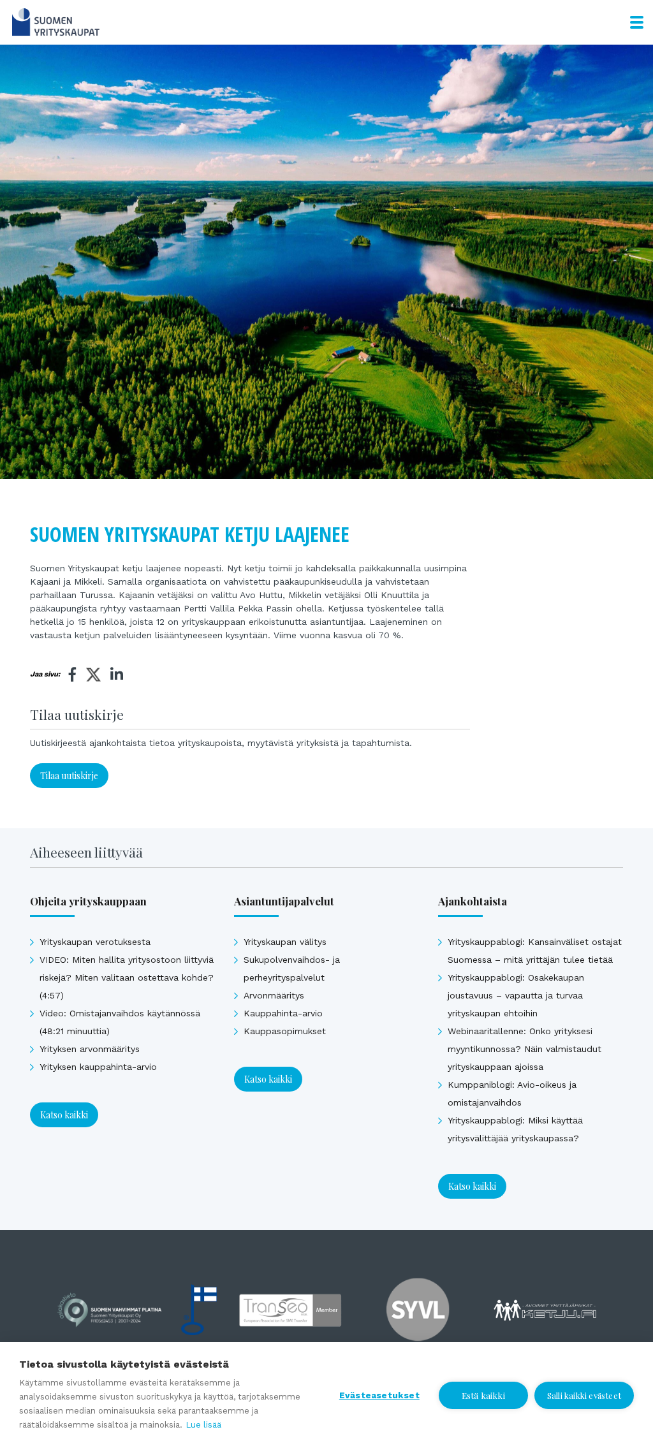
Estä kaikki (483, 1395)
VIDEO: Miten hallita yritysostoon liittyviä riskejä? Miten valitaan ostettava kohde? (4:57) (127, 977)
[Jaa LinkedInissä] (116, 674)
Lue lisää (203, 1425)
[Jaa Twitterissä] (93, 676)
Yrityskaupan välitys (285, 942)
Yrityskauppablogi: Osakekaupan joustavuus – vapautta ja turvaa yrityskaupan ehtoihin (516, 995)
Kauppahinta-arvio (283, 1013)
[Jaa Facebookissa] (73, 674)
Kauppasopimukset (285, 1031)
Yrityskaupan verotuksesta (95, 942)
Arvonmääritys (274, 995)
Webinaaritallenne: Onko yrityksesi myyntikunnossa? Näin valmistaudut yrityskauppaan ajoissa (524, 1049)
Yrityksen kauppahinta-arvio (98, 1067)
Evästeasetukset (379, 1395)
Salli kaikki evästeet (584, 1395)
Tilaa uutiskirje (69, 776)
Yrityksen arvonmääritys (90, 1049)
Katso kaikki (64, 1115)
